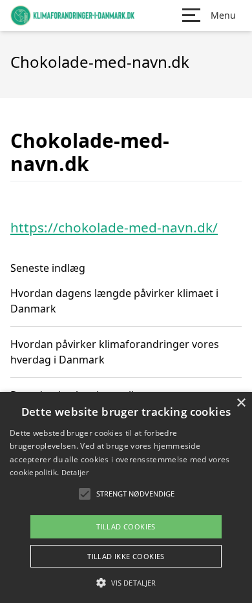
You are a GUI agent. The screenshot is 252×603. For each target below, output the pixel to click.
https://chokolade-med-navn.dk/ (114, 227)
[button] (126, 582)
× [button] (241, 403)
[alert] (126, 497)
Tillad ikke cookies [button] (126, 556)
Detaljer (75, 472)
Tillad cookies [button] (126, 526)
